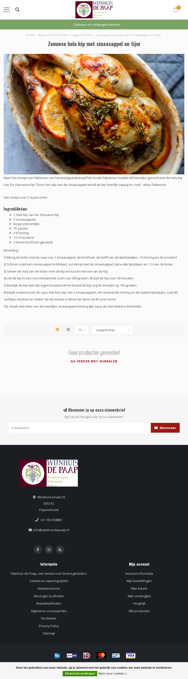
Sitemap (49, 633)
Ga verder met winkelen (94, 361)
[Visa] (131, 655)
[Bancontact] (116, 655)
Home (30, 35)
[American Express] (57, 655)
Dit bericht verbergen (80, 673)
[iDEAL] (87, 655)
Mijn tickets (139, 588)
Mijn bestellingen (139, 581)
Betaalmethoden (48, 603)
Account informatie (139, 573)
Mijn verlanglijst (139, 596)
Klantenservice (49, 588)
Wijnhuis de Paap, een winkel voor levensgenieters (49, 573)
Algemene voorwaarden (49, 611)
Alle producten (139, 611)
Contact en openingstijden (48, 581)
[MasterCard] (101, 655)
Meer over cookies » (112, 673)
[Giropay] (72, 655)
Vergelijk (139, 603)
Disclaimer (49, 618)
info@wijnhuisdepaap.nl (51, 530)
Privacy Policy (49, 626)
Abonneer (167, 428)
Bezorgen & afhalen (49, 596)
